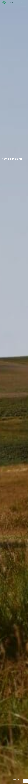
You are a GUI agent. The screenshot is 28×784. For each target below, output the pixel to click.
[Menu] (26, 2)
